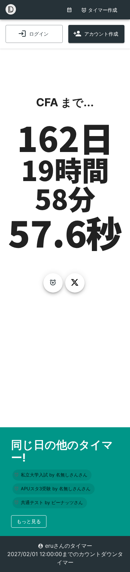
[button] (52, 475)
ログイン (39, 34)
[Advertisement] (65, 65)
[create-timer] (53, 283)
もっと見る (29, 521)
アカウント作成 (101, 34)
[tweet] (75, 283)
